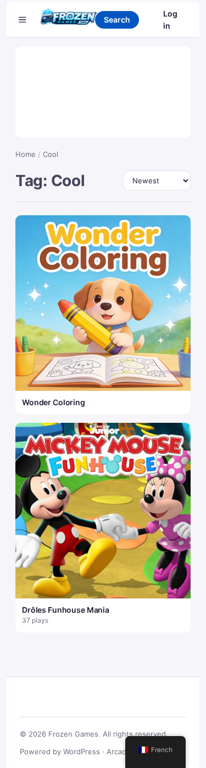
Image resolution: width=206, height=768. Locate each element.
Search (117, 19)
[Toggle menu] (22, 20)
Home (25, 154)
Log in (170, 19)
